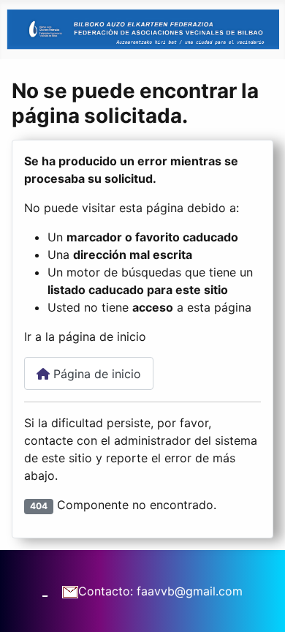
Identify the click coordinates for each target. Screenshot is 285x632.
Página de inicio (95, 373)
